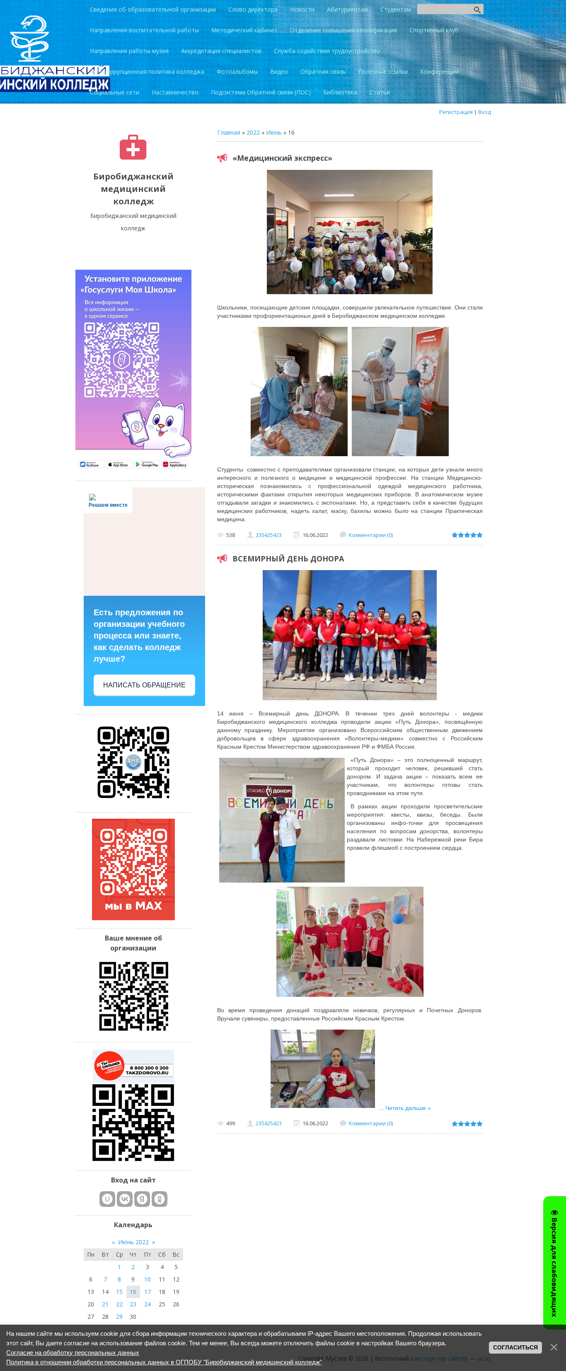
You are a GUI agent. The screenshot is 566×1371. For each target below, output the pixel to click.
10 (147, 1279)
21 (105, 1304)
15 (119, 1292)
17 (147, 1292)
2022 (253, 132)
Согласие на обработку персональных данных (72, 1352)
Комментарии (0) (371, 535)
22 (119, 1304)
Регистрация (456, 112)
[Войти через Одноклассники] (159, 1199)
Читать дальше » (408, 1108)
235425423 (269, 535)
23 (133, 1304)
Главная (228, 132)
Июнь (274, 132)
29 (119, 1316)
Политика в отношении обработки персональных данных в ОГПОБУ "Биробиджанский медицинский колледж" (164, 1362)
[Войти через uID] (107, 1199)
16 (133, 1292)
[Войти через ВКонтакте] (125, 1199)
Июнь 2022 (133, 1242)
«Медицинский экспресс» (282, 158)
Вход (484, 112)
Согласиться (515, 1347)
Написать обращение (144, 685)
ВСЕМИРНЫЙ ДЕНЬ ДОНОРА (288, 558)
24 (147, 1304)
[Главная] (133, 158)
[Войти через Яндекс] (142, 1199)
